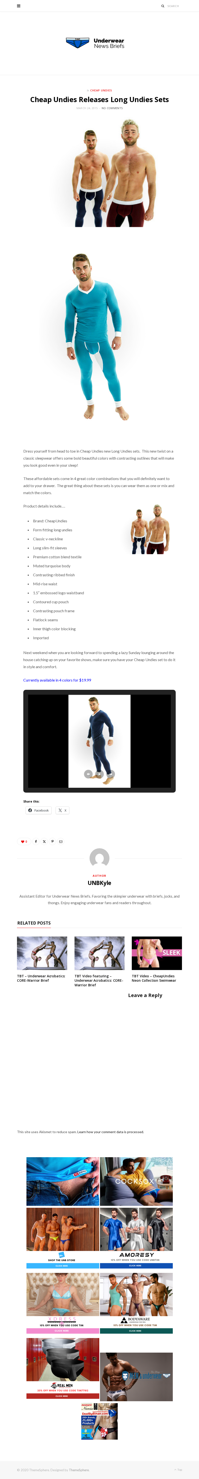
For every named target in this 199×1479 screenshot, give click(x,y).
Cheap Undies (101, 90)
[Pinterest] (52, 841)
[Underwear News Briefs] (99, 43)
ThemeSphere (79, 1470)
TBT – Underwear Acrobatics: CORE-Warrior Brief (41, 978)
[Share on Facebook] (36, 841)
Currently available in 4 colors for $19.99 (57, 680)
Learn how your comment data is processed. (110, 1132)
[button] (88, 774)
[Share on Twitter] (44, 841)
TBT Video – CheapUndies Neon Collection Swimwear (154, 978)
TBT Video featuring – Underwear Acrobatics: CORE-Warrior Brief (99, 981)
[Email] (60, 841)
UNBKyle (99, 883)
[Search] (163, 6)
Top (179, 1469)
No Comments (112, 108)
